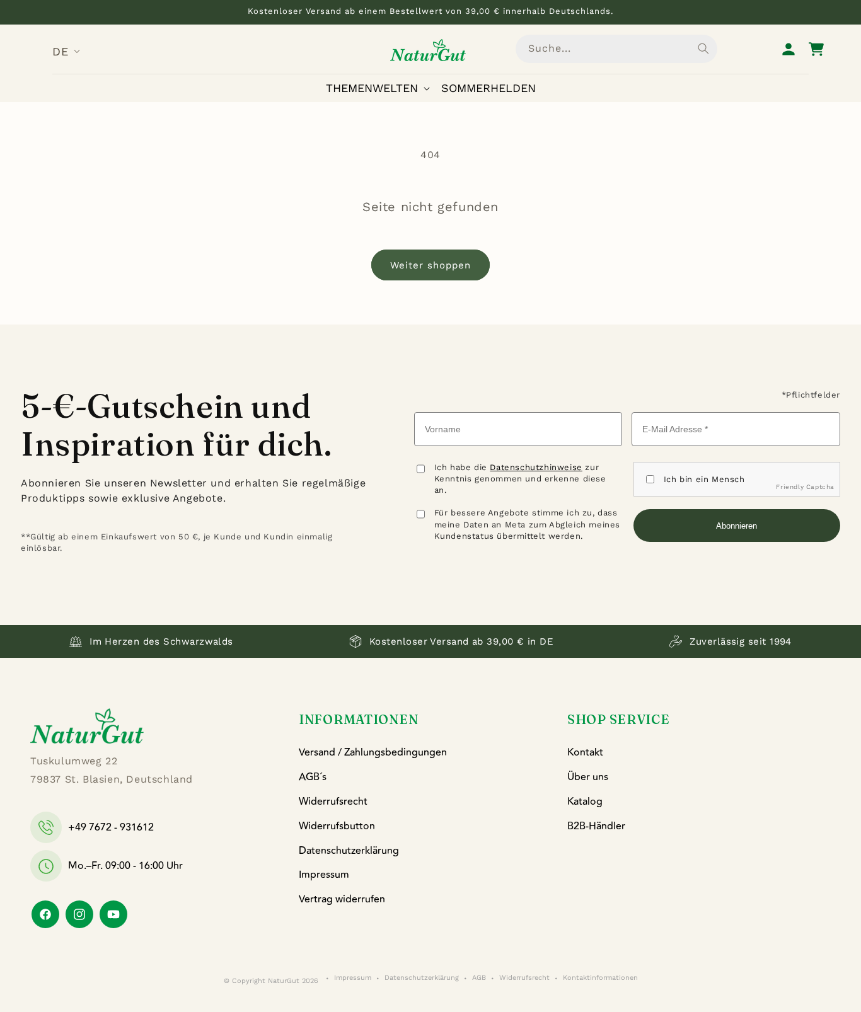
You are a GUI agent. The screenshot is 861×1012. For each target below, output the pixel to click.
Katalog (585, 801)
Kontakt (585, 752)
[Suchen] (703, 48)
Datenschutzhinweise (536, 467)
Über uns (587, 777)
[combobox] (616, 49)
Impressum (324, 874)
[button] (380, 88)
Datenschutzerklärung (349, 850)
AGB (479, 978)
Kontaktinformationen (600, 978)
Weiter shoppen (430, 265)
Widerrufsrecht (333, 801)
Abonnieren (736, 526)
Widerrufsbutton (337, 826)
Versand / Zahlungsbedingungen (373, 752)
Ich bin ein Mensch (704, 479)
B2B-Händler (596, 826)
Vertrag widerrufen (342, 899)
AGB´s (312, 777)
